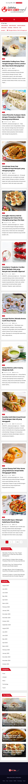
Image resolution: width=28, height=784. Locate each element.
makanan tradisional (21, 25)
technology (10, 27)
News (3, 680)
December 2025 (6, 614)
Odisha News (18, 777)
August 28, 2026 (7, 121)
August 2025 (5, 628)
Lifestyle (4, 677)
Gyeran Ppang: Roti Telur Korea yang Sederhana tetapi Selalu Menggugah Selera (13, 471)
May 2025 (4, 639)
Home (4, 780)
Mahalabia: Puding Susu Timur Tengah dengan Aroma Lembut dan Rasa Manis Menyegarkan (13, 64)
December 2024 (6, 657)
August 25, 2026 (7, 274)
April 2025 (5, 642)
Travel (4, 687)
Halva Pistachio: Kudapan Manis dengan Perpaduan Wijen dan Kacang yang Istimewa (13, 117)
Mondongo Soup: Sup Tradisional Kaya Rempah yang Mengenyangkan (13, 168)
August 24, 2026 (7, 323)
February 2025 (6, 649)
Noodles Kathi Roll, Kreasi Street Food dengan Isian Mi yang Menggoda (14, 419)
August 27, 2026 (7, 173)
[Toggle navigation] (14, 19)
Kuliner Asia (15, 27)
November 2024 (6, 660)
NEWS (15, 780)
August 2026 (5, 585)
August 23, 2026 (7, 524)
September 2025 (6, 624)
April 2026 (5, 599)
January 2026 (5, 610)
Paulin (15, 323)
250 (18, 542)
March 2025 (5, 646)
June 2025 (5, 635)
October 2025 (5, 621)
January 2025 (5, 653)
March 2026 (5, 603)
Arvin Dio (16, 372)
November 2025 (6, 617)
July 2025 (4, 632)
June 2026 (5, 592)
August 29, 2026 (7, 68)
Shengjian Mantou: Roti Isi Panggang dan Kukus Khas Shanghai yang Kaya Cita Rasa (13, 218)
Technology (5, 684)
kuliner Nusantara (12, 25)
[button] (25, 19)
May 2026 (4, 596)
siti (14, 68)
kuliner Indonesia (4, 25)
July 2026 (4, 589)
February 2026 (6, 607)
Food (3, 58)
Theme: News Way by (11, 777)
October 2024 (5, 664)
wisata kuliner (4, 27)
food (20, 27)
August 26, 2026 (7, 222)
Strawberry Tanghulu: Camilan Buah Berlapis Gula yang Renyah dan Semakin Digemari (13, 269)
